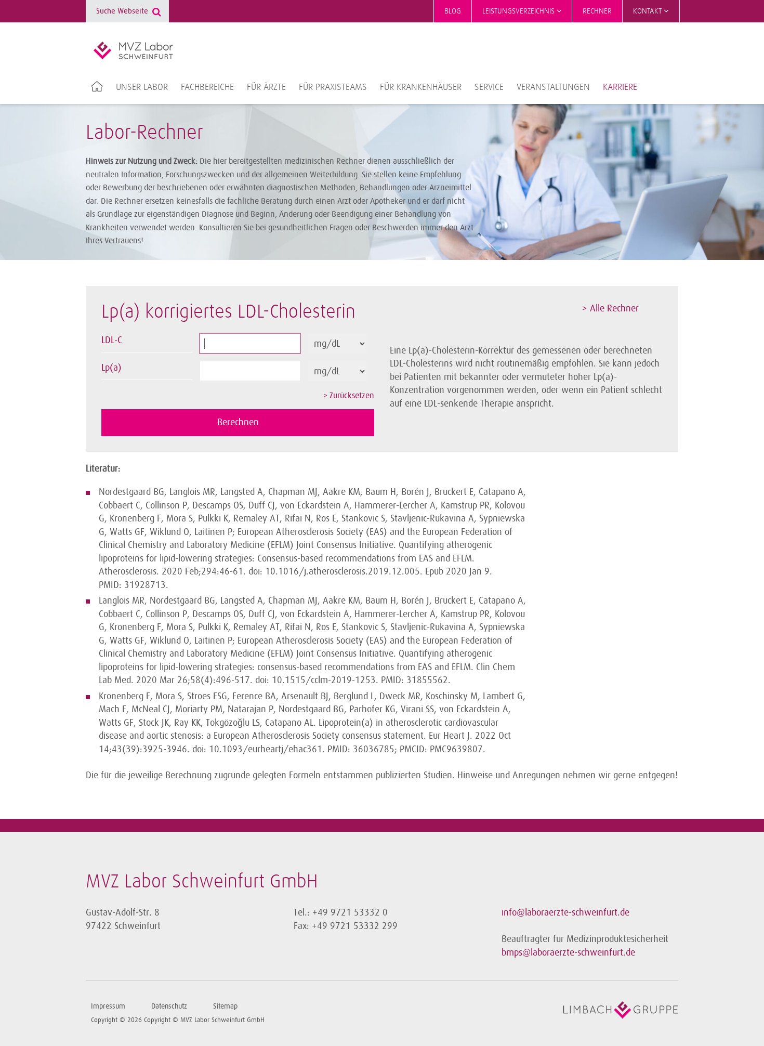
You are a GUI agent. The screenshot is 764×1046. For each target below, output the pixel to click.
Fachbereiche (207, 87)
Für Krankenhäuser (421, 87)
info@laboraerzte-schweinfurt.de (565, 912)
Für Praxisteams (333, 87)
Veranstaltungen (553, 87)
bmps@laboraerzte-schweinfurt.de (568, 952)
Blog (452, 11)
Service (489, 87)
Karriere (620, 87)
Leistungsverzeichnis (519, 11)
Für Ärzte (266, 87)
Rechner (597, 11)
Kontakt (648, 11)
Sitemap (225, 1006)
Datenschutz (169, 1006)
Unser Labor (142, 87)
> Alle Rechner (610, 308)
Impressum (108, 1006)
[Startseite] (133, 50)
